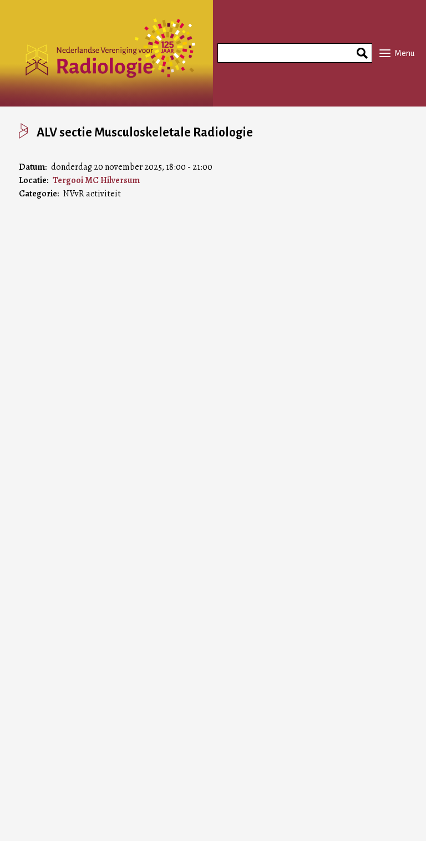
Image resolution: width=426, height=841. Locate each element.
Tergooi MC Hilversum (96, 180)
